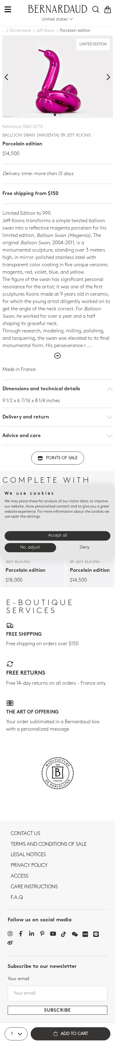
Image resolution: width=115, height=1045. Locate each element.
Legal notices (28, 854)
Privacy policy (29, 865)
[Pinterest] (42, 933)
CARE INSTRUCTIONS (34, 887)
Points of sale (62, 458)
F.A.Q (17, 897)
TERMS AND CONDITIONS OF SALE (48, 844)
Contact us (25, 833)
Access (19, 876)
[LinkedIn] (31, 933)
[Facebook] (20, 933)
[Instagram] (10, 933)
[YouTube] (53, 933)
